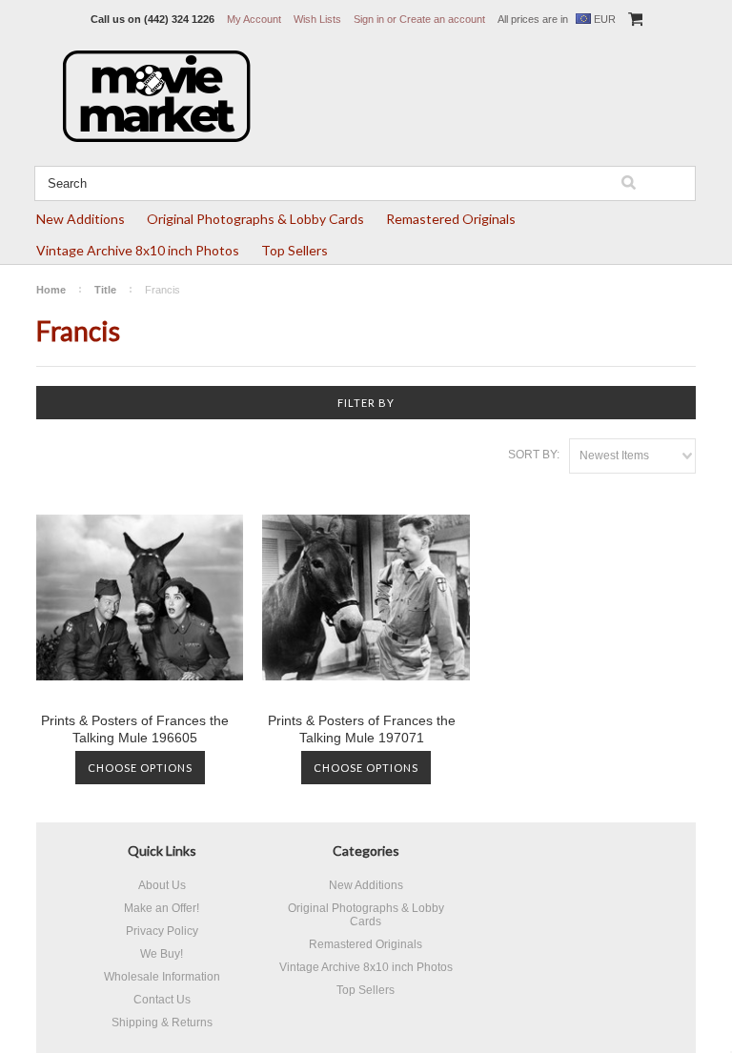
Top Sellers (294, 250)
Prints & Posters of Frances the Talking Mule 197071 (362, 729)
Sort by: (533, 454)
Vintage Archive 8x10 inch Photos (137, 250)
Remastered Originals (451, 219)
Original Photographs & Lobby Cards (255, 219)
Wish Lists (317, 19)
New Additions (80, 219)
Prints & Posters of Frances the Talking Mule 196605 (135, 729)
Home (51, 289)
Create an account (442, 19)
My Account (254, 19)
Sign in (369, 19)
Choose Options (140, 767)
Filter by (366, 402)
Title (105, 289)
